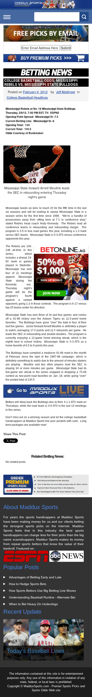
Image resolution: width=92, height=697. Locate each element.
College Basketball (20, 97)
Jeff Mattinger (65, 92)
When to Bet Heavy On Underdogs (33, 604)
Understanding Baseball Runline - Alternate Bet (42, 597)
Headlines (41, 97)
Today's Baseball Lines (36, 650)
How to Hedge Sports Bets (27, 584)
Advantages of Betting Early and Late (35, 577)
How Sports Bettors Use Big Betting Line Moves (42, 590)
